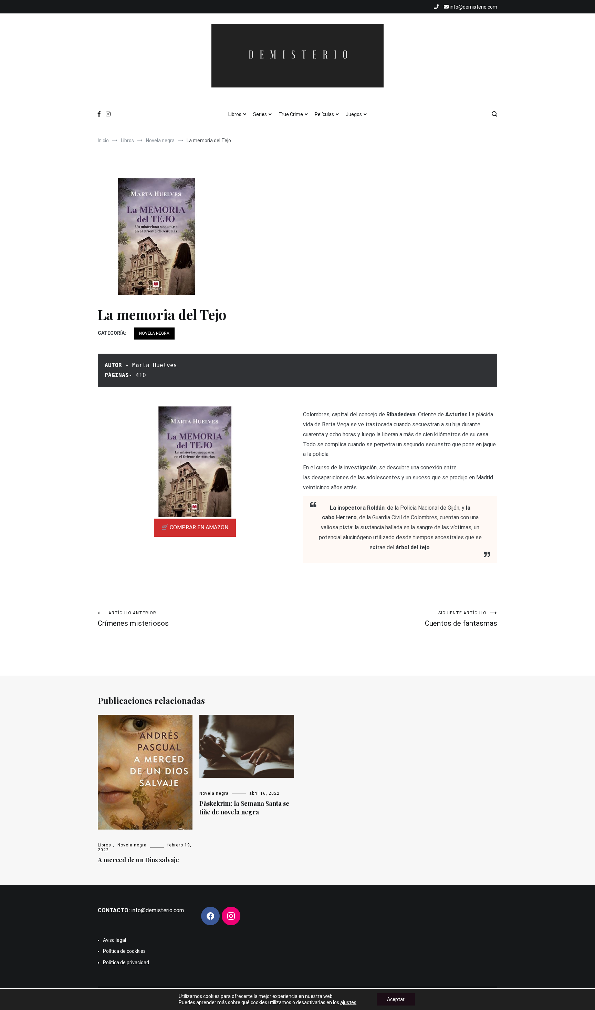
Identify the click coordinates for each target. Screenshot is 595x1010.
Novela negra (154, 333)
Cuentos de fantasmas (461, 619)
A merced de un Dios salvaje (138, 860)
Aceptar (396, 999)
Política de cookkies (124, 951)
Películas (324, 114)
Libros (234, 114)
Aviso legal (114, 940)
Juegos (354, 114)
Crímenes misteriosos (133, 619)
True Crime (291, 114)
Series (260, 114)
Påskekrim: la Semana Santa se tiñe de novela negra (244, 807)
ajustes (348, 1002)
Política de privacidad (126, 962)
